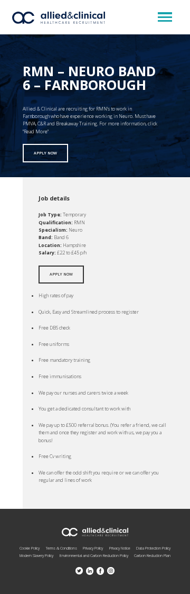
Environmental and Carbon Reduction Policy (94, 555)
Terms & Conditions (61, 548)
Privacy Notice (119, 548)
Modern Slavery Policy (36, 555)
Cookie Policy (30, 548)
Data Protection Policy (153, 548)
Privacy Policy (93, 548)
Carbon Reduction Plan (152, 555)
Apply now (45, 153)
